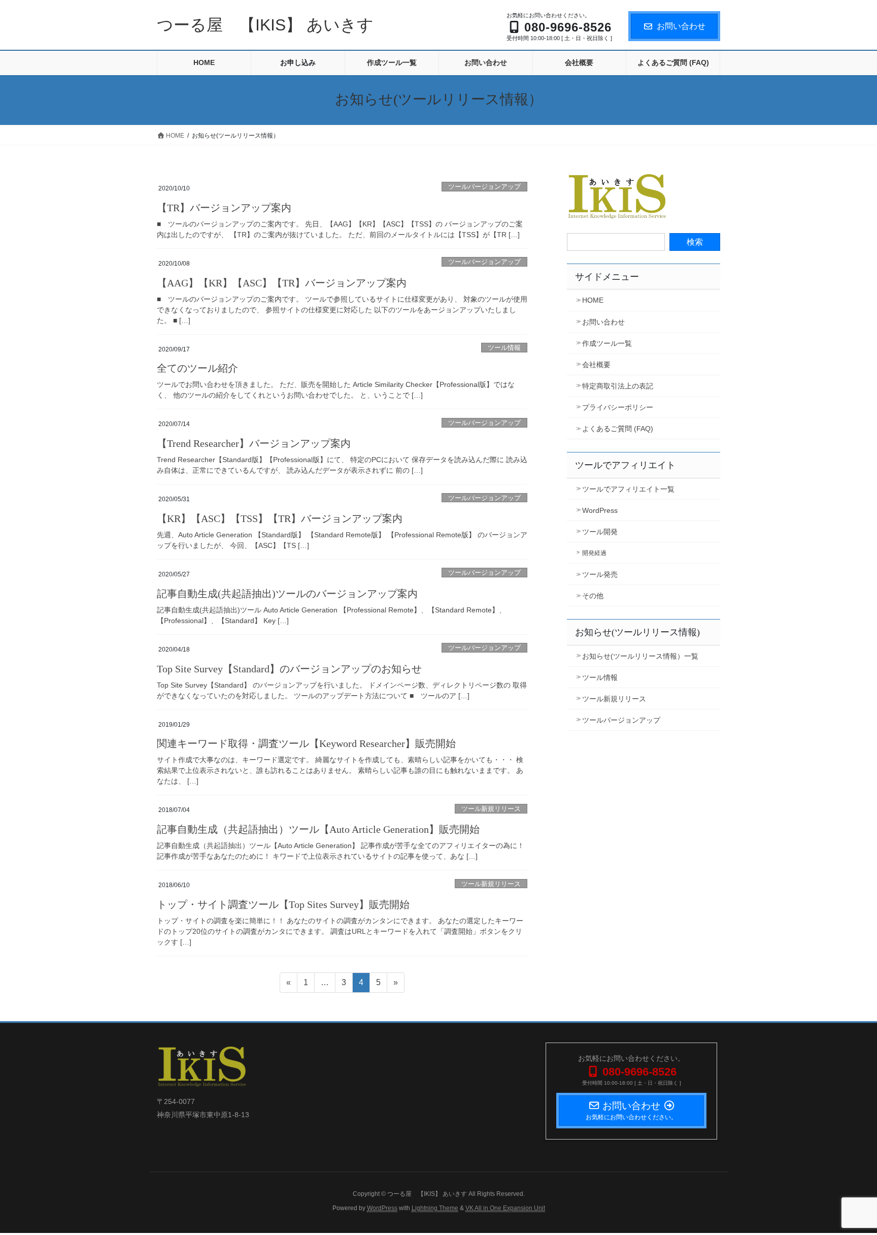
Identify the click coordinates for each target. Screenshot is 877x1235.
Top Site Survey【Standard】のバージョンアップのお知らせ (289, 668)
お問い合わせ (681, 26)
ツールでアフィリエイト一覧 (628, 489)
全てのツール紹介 (197, 368)
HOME (592, 300)
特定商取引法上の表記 (617, 386)
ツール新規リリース (491, 808)
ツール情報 (504, 347)
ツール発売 (600, 574)
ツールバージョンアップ (484, 186)
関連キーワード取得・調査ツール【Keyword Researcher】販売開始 (306, 743)
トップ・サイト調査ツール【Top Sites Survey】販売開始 (283, 904)
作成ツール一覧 (607, 343)
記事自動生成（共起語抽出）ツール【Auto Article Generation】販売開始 (318, 829)
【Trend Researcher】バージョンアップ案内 (254, 443)
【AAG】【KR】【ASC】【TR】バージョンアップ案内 (282, 282)
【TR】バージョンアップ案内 (224, 207)
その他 (592, 596)
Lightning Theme (435, 1208)
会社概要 (596, 365)
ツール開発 (600, 532)
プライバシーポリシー (617, 407)
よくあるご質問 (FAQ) (617, 429)
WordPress (600, 510)
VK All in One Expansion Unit (505, 1208)
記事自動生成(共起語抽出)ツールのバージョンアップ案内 (287, 593)
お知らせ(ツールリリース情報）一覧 (640, 656)
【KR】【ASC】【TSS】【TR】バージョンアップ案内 (279, 518)
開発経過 (594, 553)
